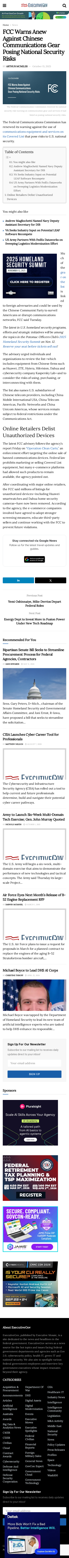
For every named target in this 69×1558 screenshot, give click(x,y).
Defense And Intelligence (10, 1468)
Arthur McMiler (17, 66)
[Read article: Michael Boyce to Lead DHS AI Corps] (34, 995)
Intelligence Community (54, 1409)
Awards (7, 1419)
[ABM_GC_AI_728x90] (34, 15)
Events (29, 1414)
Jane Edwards (12, 664)
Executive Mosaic (27, 1545)
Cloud (6, 1448)
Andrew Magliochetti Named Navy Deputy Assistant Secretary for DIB (38, 168)
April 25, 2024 (33, 975)
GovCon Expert (34, 1466)
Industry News (56, 1397)
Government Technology (33, 1481)
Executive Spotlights (31, 1429)
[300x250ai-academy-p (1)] (30, 1122)
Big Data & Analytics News (12, 1426)
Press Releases (56, 1449)
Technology (54, 1465)
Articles (7, 1400)
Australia (8, 1414)
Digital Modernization (34, 1407)
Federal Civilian (29, 1437)
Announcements (13, 1395)
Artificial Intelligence (10, 1407)
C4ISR (6, 1432)
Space (50, 1460)
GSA (50, 1387)
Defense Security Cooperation (10, 1478)
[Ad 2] (30, 1228)
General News (33, 1461)
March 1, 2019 (33, 904)
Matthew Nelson (14, 744)
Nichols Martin (14, 824)
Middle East (54, 1426)
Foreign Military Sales (33, 1454)
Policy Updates (56, 1444)
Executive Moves (31, 1420)
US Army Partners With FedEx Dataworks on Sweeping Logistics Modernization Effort (38, 186)
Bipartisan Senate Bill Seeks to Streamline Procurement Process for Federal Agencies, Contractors (33, 654)
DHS (28, 1395)
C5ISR (6, 1437)
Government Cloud (33, 1473)
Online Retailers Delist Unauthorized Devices (30, 197)
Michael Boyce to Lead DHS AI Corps (30, 970)
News (15, 25)
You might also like (24, 162)
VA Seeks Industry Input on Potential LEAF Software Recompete (35, 176)
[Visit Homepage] (34, 5)
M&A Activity (55, 1421)
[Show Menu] (4, 5)
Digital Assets (33, 1400)
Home (6, 25)
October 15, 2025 (41, 66)
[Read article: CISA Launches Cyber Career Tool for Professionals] (34, 764)
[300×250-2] (30, 1177)
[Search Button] (64, 5)
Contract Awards (8, 1454)
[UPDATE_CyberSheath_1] (30, 1284)
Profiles (51, 1455)
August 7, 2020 (34, 744)
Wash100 (52, 1475)
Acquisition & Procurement (11, 1388)
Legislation (54, 1415)
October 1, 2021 (32, 824)
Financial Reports (30, 1446)
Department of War (34, 1388)
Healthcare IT (55, 1392)
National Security (52, 1433)
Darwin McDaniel (14, 904)
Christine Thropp (14, 975)
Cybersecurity (11, 1461)
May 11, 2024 (28, 664)
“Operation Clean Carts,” (42, 448)
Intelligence (54, 1402)
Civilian (7, 1442)
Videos (51, 1470)
